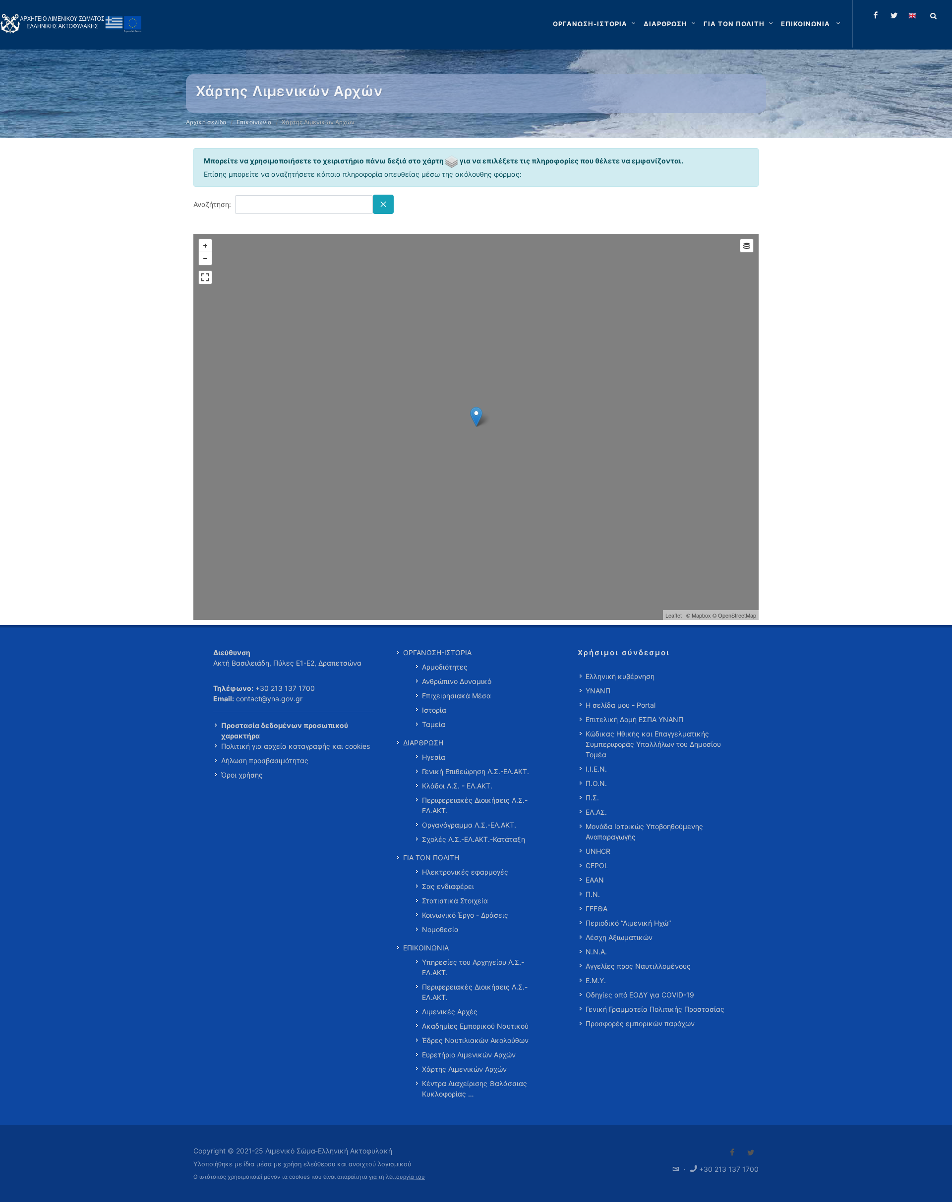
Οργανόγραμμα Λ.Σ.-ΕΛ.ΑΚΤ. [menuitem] (469, 825)
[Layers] (746, 245)
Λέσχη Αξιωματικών (619, 937)
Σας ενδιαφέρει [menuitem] (448, 886)
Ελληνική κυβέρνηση (620, 676)
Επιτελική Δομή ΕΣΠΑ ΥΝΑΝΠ (634, 719)
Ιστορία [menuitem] (434, 710)
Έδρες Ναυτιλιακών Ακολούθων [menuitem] (475, 1040)
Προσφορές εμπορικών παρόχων (640, 1023)
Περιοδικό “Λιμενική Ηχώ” (628, 923)
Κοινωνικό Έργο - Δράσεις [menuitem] (465, 915)
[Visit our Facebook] (732, 1152)
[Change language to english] (912, 15)
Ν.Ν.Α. (596, 951)
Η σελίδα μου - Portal (620, 705)
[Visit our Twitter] (751, 1152)
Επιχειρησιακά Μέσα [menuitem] (456, 695)
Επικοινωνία (254, 122)
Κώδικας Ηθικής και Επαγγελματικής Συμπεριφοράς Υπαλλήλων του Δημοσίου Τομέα (653, 744)
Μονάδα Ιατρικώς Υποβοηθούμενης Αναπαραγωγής (644, 831)
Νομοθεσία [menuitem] (440, 929)
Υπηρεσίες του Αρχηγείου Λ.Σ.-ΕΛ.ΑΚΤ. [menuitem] (473, 967)
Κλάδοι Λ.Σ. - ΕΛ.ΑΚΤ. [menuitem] (457, 786)
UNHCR (598, 851)
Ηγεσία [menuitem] (433, 757)
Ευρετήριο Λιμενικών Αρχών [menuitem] (469, 1054)
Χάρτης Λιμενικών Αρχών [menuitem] (464, 1069)
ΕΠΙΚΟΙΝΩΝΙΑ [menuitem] (426, 947)
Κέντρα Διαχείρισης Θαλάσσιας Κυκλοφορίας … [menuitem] (474, 1088)
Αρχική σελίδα (206, 122)
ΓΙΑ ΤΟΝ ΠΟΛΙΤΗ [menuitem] (431, 857)
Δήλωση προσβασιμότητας (264, 760)
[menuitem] (811, 24)
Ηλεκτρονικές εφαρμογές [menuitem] (465, 872)
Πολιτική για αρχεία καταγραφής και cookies (295, 746)
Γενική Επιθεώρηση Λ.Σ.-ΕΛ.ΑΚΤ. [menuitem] (475, 771)
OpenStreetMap (737, 615)
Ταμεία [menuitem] (433, 724)
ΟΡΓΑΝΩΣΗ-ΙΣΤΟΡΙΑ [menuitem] (437, 652)
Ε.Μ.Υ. (596, 980)
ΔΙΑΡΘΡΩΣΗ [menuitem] (423, 742)
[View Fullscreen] (205, 277)
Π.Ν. (593, 894)
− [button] (205, 258)
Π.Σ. (592, 797)
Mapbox (701, 615)
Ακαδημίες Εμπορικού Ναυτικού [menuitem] (475, 1026)
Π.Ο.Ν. (596, 783)
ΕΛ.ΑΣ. (596, 812)
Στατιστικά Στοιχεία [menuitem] (455, 900)
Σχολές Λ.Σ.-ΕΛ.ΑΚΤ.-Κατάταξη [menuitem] (473, 839)
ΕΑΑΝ (595, 880)
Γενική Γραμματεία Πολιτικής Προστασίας (655, 1009)
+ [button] (205, 245)
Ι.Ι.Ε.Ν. (596, 769)
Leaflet (673, 615)
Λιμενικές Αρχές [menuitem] (449, 1011)
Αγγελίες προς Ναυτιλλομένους (638, 966)
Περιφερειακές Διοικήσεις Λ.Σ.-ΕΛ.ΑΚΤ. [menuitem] (475, 805)
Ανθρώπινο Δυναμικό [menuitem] (456, 681)
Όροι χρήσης (242, 775)
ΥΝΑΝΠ (598, 690)
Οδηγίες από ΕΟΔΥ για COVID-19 (640, 995)
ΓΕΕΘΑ (596, 908)
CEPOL (597, 865)
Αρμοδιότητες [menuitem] (445, 667)
